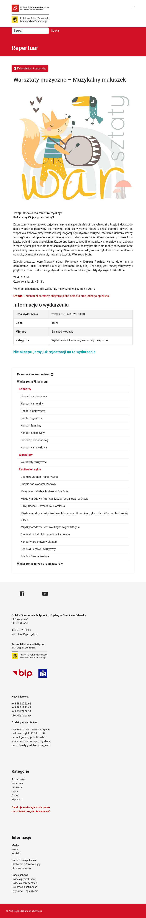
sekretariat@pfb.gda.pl (25, 634)
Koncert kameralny (32, 403)
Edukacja (17, 787)
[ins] (33, 594)
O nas (15, 795)
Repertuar (17, 783)
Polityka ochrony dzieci (24, 883)
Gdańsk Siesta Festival (35, 556)
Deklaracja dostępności (25, 887)
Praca (15, 849)
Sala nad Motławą (62, 331)
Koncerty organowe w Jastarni (39, 541)
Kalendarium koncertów (33, 374)
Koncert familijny (31, 425)
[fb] (22, 594)
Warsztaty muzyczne (34, 462)
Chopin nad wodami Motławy (38, 484)
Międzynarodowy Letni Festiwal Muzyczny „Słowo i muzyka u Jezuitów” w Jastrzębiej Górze (74, 516)
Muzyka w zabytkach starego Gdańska (45, 491)
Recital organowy (31, 418)
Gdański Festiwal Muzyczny (38, 549)
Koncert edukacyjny (33, 433)
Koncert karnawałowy (34, 447)
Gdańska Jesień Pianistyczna (39, 476)
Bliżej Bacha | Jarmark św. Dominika (43, 506)
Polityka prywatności (23, 879)
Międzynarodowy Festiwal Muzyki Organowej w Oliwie (54, 498)
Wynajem (17, 799)
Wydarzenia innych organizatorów (40, 563)
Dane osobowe (20, 875)
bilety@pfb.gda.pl (21, 715)
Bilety (15, 791)
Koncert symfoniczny (34, 396)
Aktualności (18, 779)
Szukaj (55, 30)
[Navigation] (132, 7)
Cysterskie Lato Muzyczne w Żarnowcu (45, 534)
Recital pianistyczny (33, 411)
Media (15, 845)
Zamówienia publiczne (24, 860)
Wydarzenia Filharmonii (32, 381)
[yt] (45, 594)
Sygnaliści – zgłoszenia (25, 891)
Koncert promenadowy (35, 440)
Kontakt (16, 853)
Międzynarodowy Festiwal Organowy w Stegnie (50, 527)
